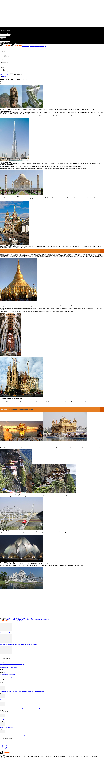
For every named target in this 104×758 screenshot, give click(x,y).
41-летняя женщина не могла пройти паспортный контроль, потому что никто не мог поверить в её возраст (28, 619)
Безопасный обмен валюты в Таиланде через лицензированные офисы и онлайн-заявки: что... (22, 691)
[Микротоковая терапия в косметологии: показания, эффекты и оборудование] (6, 642)
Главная (3, 48)
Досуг (5, 70)
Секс (5, 69)
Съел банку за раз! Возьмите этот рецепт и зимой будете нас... (14, 735)
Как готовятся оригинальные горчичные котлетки (7, 674)
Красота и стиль (4, 59)
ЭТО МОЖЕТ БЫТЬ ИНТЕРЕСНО (7, 620)
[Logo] (5, 46)
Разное (3, 67)
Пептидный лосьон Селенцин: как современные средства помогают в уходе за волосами (20, 632)
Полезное (3, 53)
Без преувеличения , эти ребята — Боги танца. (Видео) (8, 667)
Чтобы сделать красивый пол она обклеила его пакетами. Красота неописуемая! (12, 664)
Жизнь (5, 55)
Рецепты (5, 57)
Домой (1, 74)
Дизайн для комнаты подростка (7, 727)
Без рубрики (6, 71)
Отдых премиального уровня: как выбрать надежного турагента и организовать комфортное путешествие (25, 699)
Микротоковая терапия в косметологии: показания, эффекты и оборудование (18, 644)
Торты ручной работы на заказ (7, 719)
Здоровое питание (5, 62)
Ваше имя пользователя (14, 34)
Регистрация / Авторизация (6, 30)
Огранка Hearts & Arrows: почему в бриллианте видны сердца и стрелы (17, 655)
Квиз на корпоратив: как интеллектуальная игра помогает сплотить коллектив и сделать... (21, 708)
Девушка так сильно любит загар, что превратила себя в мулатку (20, 618)
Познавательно (6, 56)
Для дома (3, 51)
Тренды (3, 64)
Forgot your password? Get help (5, 38)
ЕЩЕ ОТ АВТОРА (19, 620)
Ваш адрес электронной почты (15, 41)
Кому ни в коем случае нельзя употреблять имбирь (7, 677)
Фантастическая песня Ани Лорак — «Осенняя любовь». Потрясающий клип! (12, 660)
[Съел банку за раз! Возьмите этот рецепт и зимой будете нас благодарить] (2, 732)
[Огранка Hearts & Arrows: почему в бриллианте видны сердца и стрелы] (6, 653)
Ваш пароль (12, 35)
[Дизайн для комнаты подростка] (2, 725)
